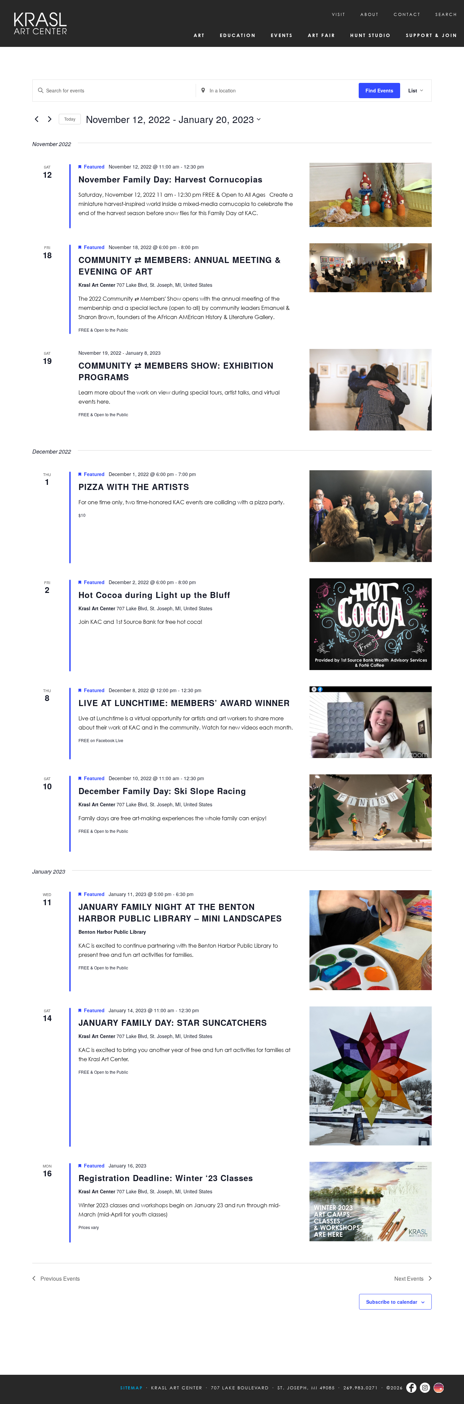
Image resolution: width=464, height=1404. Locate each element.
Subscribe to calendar (391, 1301)
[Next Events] (50, 119)
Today (69, 119)
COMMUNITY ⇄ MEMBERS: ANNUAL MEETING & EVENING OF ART (179, 265)
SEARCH (446, 14)
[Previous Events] (36, 119)
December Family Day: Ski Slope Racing (162, 790)
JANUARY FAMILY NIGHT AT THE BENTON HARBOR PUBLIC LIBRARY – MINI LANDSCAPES (180, 912)
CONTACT (407, 14)
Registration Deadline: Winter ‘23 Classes (165, 1177)
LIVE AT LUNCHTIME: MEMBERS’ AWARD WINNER (184, 702)
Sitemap (131, 1387)
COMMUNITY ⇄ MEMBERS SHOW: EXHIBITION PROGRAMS (175, 371)
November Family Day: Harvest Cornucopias (170, 179)
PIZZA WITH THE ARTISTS (133, 486)
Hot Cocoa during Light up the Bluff (154, 594)
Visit (338, 14)
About (369, 14)
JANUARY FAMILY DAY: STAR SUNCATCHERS (172, 1022)
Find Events (379, 90)
